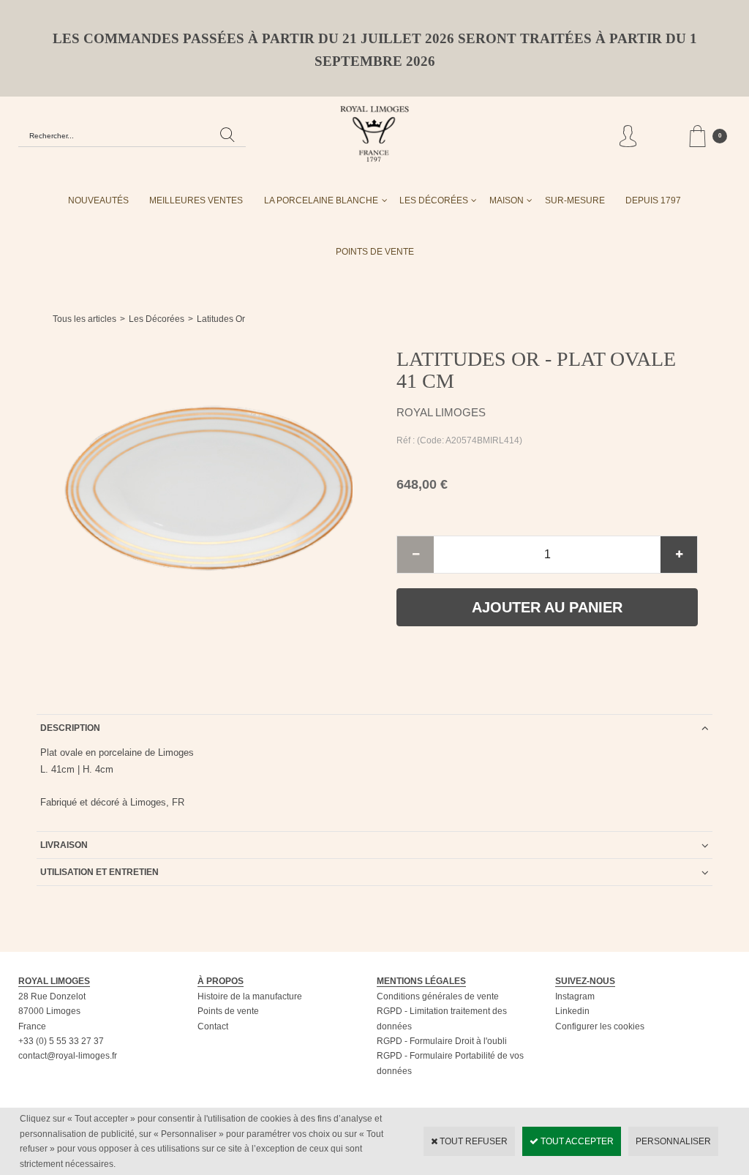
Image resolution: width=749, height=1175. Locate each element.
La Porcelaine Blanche (321, 200)
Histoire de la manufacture (249, 996)
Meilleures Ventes (196, 200)
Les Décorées (433, 200)
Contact (212, 1026)
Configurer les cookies (599, 1026)
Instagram (575, 996)
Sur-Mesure (575, 200)
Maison (506, 200)
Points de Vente (375, 252)
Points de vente (228, 1011)
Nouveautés (98, 200)
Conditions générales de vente (438, 996)
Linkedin (572, 1011)
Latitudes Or (221, 319)
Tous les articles (84, 319)
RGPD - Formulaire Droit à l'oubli (442, 1041)
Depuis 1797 (653, 200)
